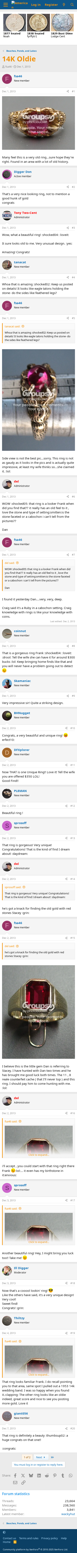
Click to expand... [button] (39, 1155)
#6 (73, 496)
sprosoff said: (13, 887)
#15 (72, 938)
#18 (72, 1283)
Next (39, 1457)
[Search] (72, 4)
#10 (72, 728)
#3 (73, 228)
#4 (73, 277)
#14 (72, 879)
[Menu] (5, 5)
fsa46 (8, 66)
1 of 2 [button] (27, 1457)
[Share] (67, 91)
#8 (73, 646)
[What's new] (64, 4)
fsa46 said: (11, 1121)
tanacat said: (12, 326)
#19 (72, 1333)
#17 (72, 1200)
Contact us (9, 1538)
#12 (72, 806)
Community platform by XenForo (35, 1549)
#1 (73, 91)
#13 (72, 838)
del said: (10, 563)
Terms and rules (28, 1538)
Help (64, 1538)
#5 (73, 318)
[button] (4, 1532)
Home (6, 1542)
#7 (73, 554)
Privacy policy (49, 1538)
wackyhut (68, 1514)
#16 (72, 1113)
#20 (72, 1428)
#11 (72, 765)
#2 (73, 187)
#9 (73, 696)
